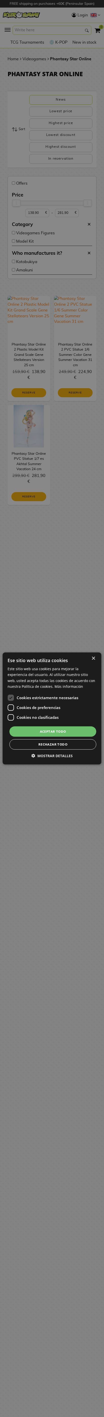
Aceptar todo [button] (53, 731)
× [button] (93, 658)
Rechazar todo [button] (52, 744)
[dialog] (52, 708)
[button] (52, 755)
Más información (69, 686)
